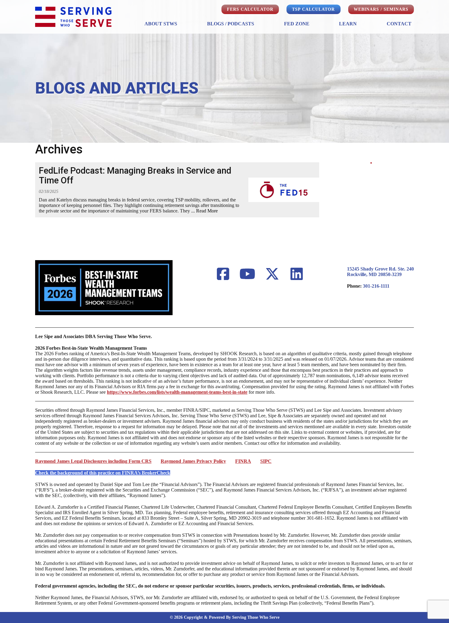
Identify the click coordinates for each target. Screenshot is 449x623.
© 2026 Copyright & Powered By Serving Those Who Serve (224, 617)
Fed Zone (296, 23)
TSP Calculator (313, 9)
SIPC (266, 461)
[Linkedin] (297, 274)
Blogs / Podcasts (230, 23)
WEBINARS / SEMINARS (381, 9)
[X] (272, 274)
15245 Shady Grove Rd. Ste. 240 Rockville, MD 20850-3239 (380, 271)
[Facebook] (223, 274)
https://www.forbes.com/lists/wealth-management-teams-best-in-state (177, 392)
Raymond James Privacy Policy (193, 461)
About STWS (160, 23)
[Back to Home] (73, 17)
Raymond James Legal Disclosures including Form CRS (93, 461)
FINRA (243, 461)
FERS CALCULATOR (250, 9)
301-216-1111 (376, 286)
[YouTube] (248, 274)
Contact (399, 23)
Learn (348, 23)
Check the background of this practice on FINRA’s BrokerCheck (102, 472)
